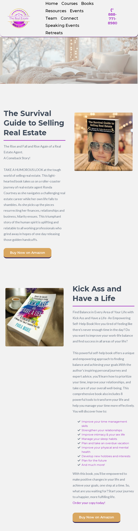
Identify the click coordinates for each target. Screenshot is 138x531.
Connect (69, 18)
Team (51, 18)
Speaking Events (62, 25)
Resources (55, 10)
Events (77, 10)
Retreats (54, 32)
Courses (69, 3)
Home (51, 3)
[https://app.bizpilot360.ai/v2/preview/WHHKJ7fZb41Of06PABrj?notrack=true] (18, 18)
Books (87, 3)
